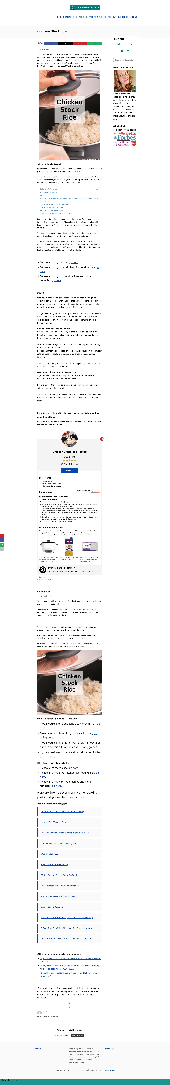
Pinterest (90, 571)
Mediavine (110, 1070)
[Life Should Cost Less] (85, 7)
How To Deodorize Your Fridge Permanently (61, 886)
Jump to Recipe (45, 49)
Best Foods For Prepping (52, 907)
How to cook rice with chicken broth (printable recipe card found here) (69, 198)
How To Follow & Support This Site (54, 204)
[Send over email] (94, 43)
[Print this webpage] (2, 549)
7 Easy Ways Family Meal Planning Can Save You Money (66, 928)
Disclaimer (37, 1048)
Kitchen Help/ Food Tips (44, 1016)
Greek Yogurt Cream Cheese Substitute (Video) (62, 811)
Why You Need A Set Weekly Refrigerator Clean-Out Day (67, 917)
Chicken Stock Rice (49, 854)
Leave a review (77, 1035)
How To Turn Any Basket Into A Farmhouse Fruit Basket (66, 939)
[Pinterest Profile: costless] (43, 569)
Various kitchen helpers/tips (51, 210)
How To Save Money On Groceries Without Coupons (65, 833)
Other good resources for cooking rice (56, 213)
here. (120, 119)
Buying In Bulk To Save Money (54, 864)
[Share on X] (65, 43)
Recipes (55, 1016)
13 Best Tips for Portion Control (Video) (59, 875)
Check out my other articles (51, 207)
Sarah (46, 1011)
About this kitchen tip (48, 192)
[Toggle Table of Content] (97, 189)
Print (69, 470)
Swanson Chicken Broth (84, 609)
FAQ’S (42, 195)
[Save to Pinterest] (2, 536)
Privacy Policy (110, 1048)
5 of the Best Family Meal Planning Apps (59, 843)
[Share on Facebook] (51, 43)
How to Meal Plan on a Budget (55, 822)
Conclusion (44, 201)
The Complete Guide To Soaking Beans (58, 896)
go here (73, 262)
